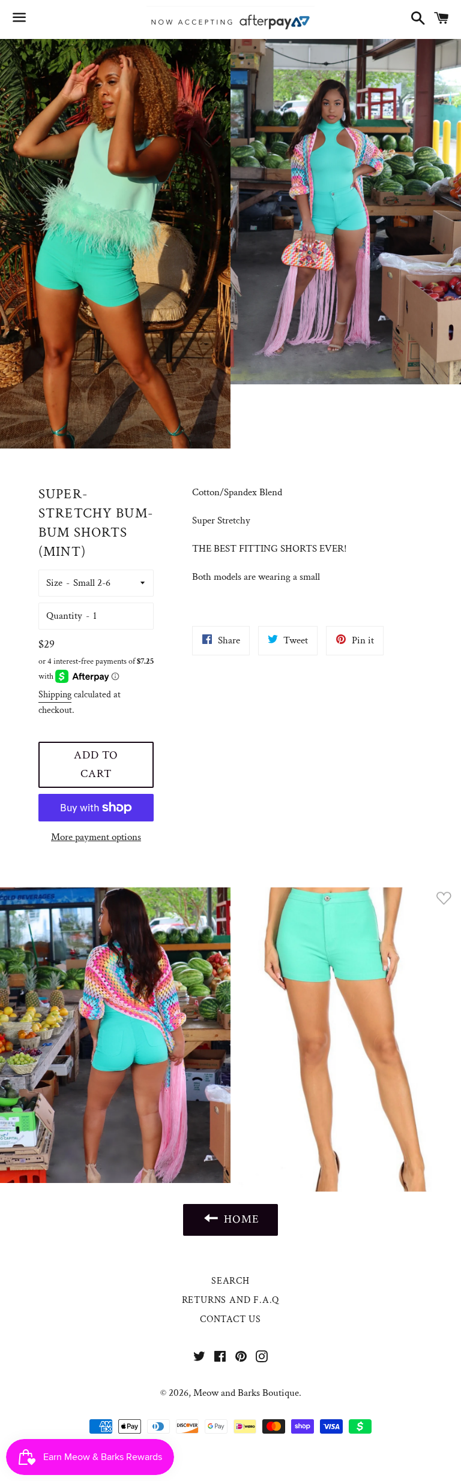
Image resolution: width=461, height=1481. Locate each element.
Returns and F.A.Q (231, 1300)
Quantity (64, 615)
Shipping (54, 694)
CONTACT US (230, 1319)
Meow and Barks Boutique (246, 1392)
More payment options (96, 837)
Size (54, 582)
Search (230, 1281)
